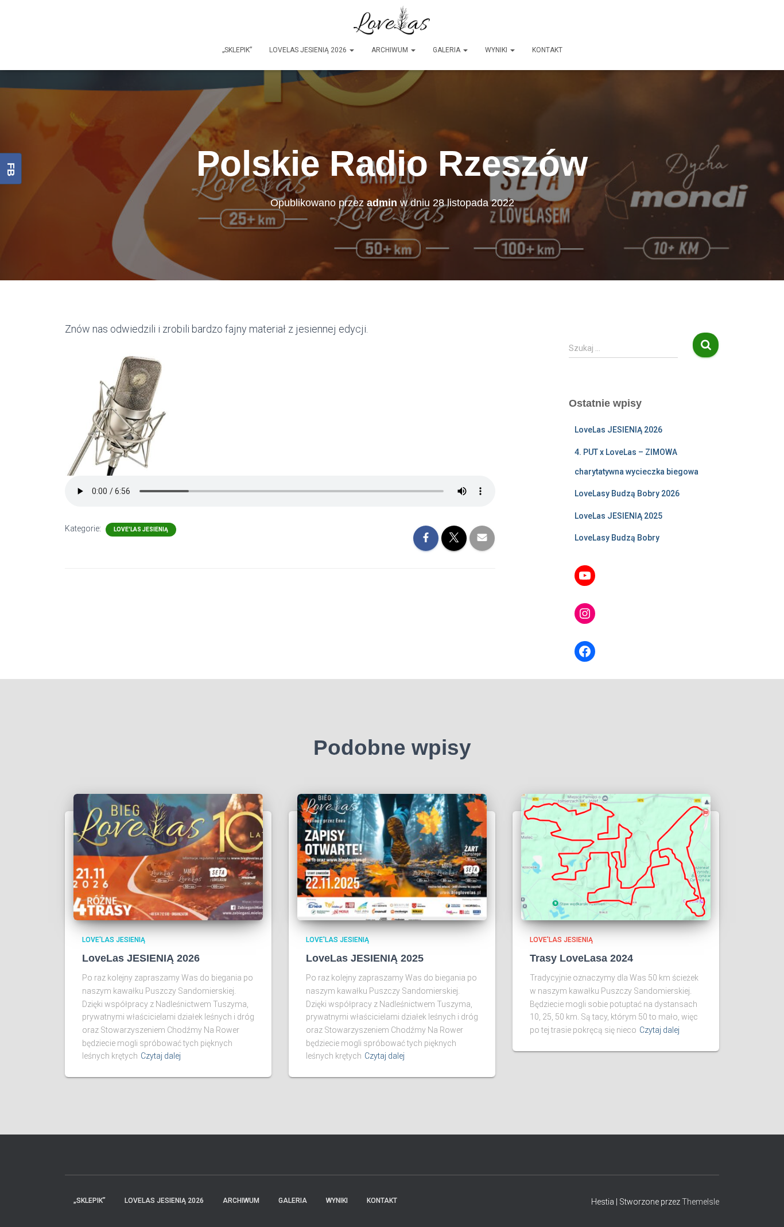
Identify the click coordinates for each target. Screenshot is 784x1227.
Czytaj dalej (161, 1055)
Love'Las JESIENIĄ (141, 529)
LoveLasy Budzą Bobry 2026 (627, 493)
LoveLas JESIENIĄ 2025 (618, 515)
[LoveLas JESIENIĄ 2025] (392, 856)
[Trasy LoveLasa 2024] (616, 856)
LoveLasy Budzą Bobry (617, 537)
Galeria (447, 50)
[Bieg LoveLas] (391, 20)
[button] (351, 50)
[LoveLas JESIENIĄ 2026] (168, 856)
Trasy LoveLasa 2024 (581, 958)
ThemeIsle (700, 1201)
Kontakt (547, 50)
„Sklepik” (237, 50)
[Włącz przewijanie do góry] (761, 1204)
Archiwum (390, 50)
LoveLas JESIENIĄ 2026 (308, 50)
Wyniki (497, 50)
